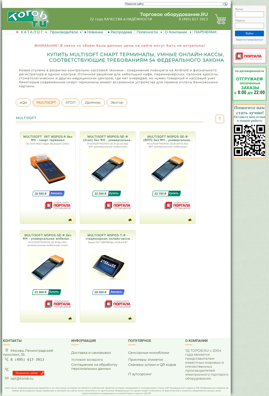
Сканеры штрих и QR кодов (152, 365)
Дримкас (93, 102)
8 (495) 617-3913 (193, 19)
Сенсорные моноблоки (148, 353)
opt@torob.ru (22, 378)
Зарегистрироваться (249, 39)
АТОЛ (70, 102)
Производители (64, 32)
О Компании (176, 32)
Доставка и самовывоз (91, 353)
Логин (239, 9)
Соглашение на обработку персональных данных (94, 367)
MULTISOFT (46, 102)
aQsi (23, 102)
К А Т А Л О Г (32, 32)
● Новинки (94, 32)
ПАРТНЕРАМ (205, 32)
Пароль (240, 20)
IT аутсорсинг (140, 374)
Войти (249, 33)
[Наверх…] (220, 119)
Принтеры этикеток (145, 360)
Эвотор (117, 102)
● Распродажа (121, 32)
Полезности (148, 32)
